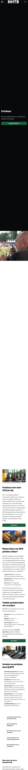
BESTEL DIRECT (14, 525)
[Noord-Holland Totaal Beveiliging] (13, 1)
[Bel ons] (25, 1)
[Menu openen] (2, 1)
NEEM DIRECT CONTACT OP (14, 123)
